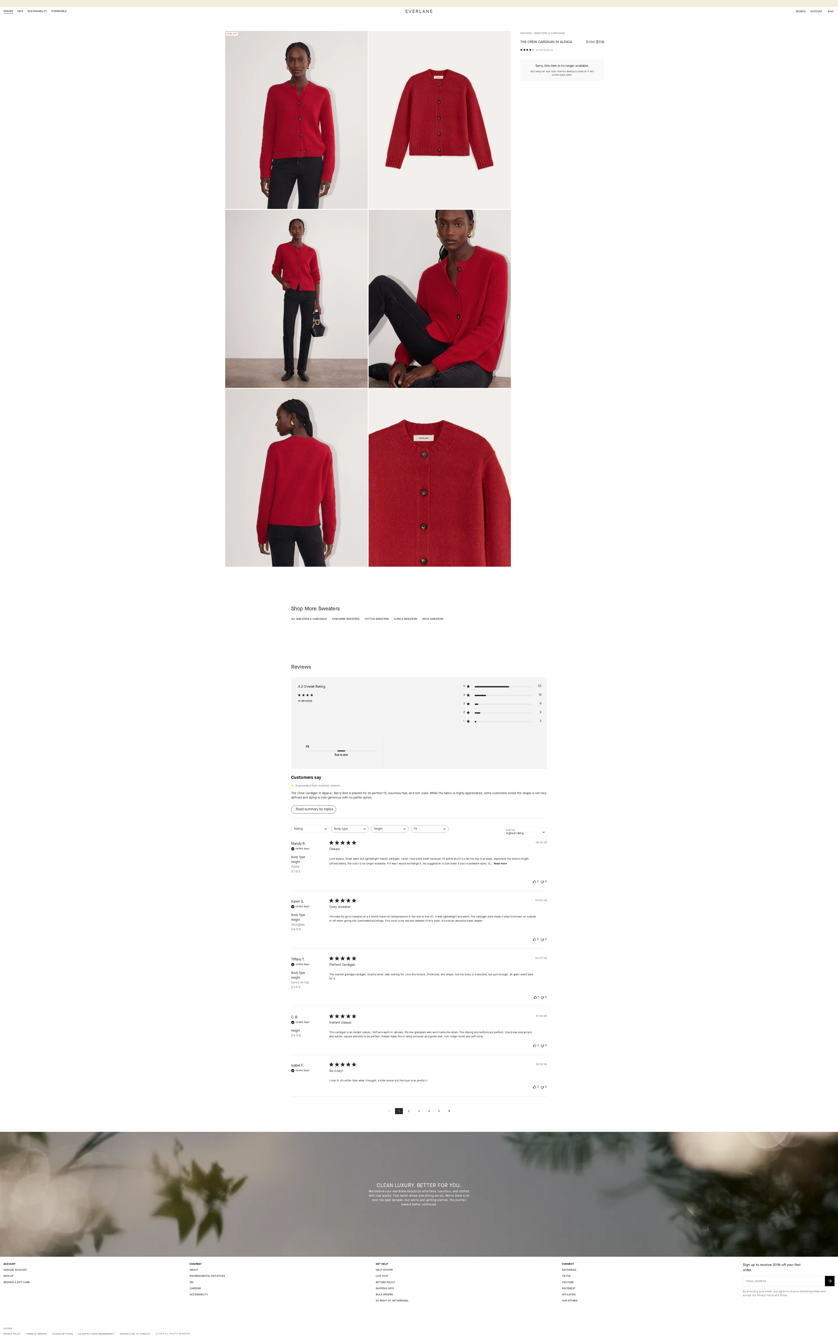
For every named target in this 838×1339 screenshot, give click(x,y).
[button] (831, 11)
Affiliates (568, 1294)
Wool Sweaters (432, 619)
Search (801, 11)
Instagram (569, 1270)
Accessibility (199, 1294)
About (194, 1270)
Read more (500, 863)
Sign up (8, 1276)
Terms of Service (36, 1333)
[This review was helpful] (534, 1045)
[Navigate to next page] (449, 1111)
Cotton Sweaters (377, 619)
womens (525, 33)
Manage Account (15, 1270)
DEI (192, 1282)
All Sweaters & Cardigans (309, 619)
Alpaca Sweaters (405, 619)
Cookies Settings (62, 1333)
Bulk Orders (384, 1294)
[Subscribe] (830, 1281)
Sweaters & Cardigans (549, 33)
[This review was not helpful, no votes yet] (542, 881)
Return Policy (385, 1282)
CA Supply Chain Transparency (96, 1333)
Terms (783, 1295)
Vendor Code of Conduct (135, 1333)
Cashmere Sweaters (345, 619)
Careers (195, 1288)
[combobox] (310, 831)
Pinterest (568, 1288)
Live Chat (382, 1276)
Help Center (384, 1270)
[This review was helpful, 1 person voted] (535, 997)
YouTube (568, 1282)
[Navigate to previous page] (389, 1111)
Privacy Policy (765, 1295)
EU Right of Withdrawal (392, 1300)
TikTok (566, 1276)
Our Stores (569, 1300)
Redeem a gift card (16, 1282)
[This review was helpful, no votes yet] (534, 881)
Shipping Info (385, 1288)
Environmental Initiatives (207, 1276)
